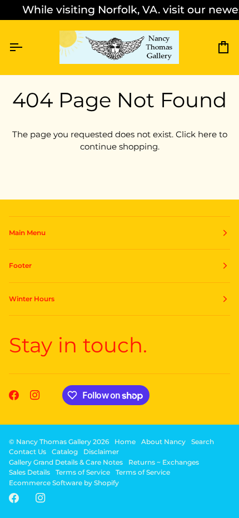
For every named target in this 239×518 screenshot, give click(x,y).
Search (202, 441)
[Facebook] (14, 395)
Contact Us (27, 451)
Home (125, 441)
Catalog (65, 451)
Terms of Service (83, 472)
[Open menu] (25, 47)
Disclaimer (101, 451)
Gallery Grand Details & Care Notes (66, 462)
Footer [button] (20, 265)
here (207, 134)
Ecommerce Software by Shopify (64, 483)
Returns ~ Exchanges (163, 462)
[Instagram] (35, 395)
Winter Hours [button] (31, 299)
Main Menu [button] (27, 232)
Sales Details (29, 472)
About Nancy (163, 441)
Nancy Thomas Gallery (53, 441)
